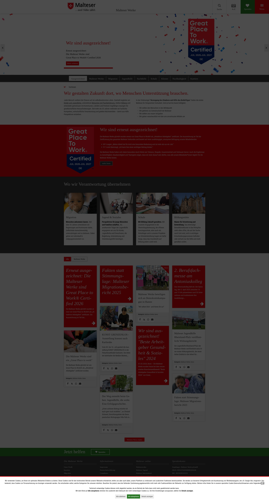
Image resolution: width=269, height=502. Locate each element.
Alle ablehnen (121, 496)
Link (262, 483)
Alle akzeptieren (134, 496)
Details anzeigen (148, 496)
